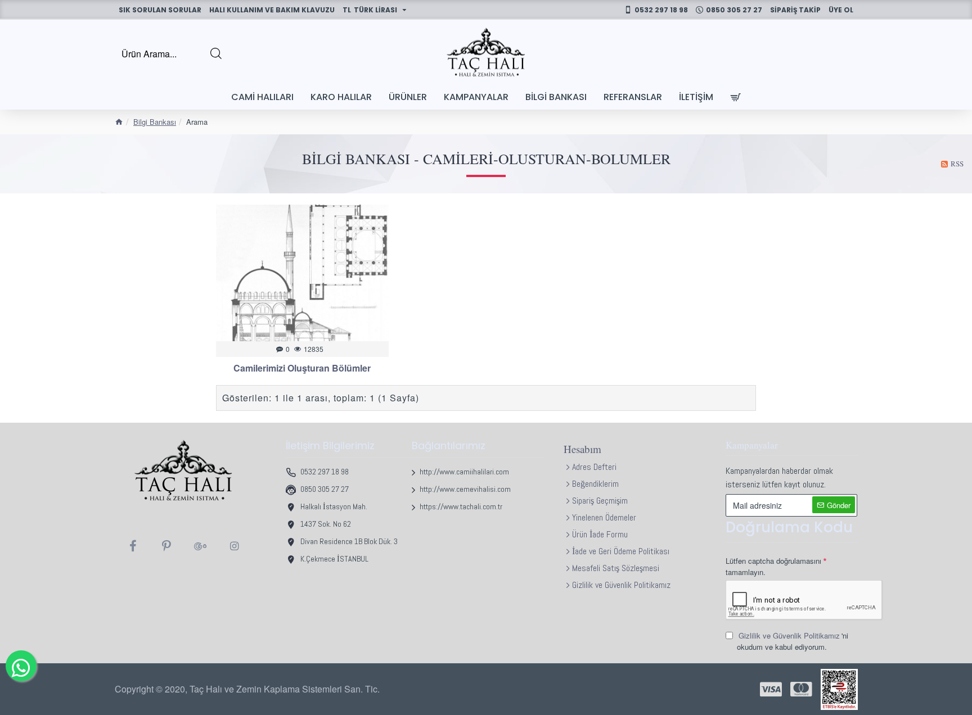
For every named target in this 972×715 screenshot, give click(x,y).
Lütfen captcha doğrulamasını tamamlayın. (773, 566)
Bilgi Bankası (154, 121)
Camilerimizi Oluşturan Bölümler (302, 368)
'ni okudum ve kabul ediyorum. (792, 641)
